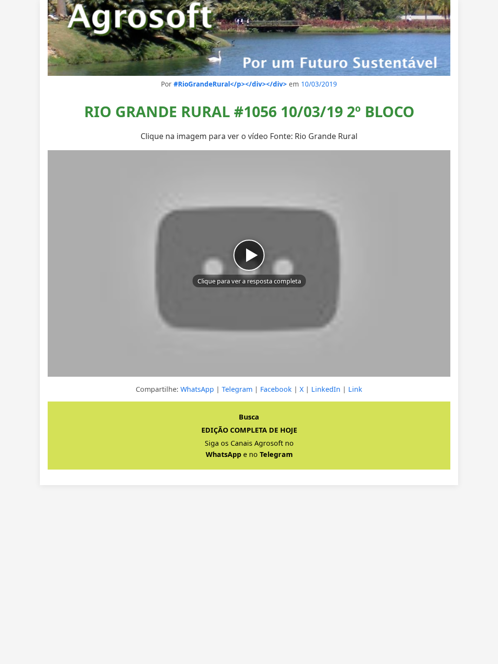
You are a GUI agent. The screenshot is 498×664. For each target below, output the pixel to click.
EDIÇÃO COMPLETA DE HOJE (249, 430)
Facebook (276, 389)
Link (355, 389)
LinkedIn (325, 389)
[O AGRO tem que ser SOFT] (249, 38)
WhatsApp (197, 389)
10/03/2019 (319, 83)
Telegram (237, 389)
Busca (249, 416)
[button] (249, 263)
